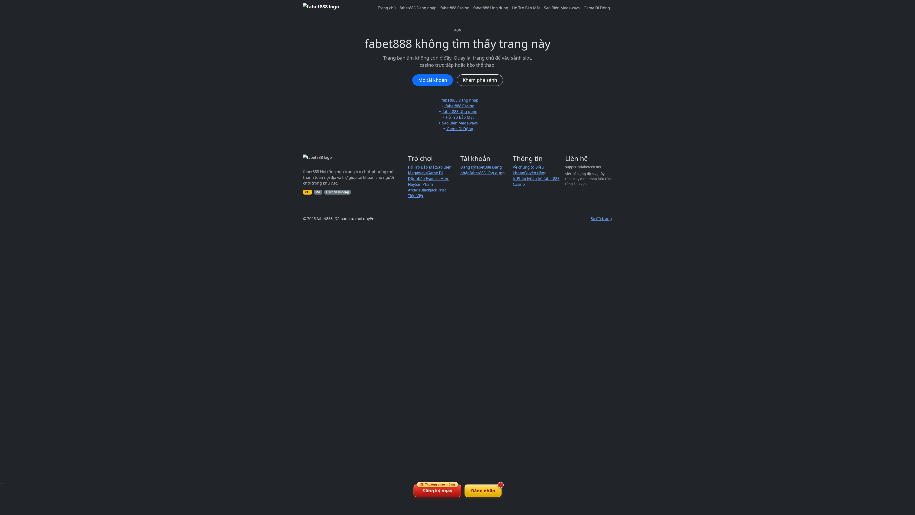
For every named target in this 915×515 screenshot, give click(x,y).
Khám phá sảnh (480, 80)
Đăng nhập (483, 491)
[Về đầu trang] (2, 483)
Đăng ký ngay (437, 489)
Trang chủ (387, 7)
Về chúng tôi (524, 167)
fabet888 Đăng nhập (418, 7)
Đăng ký (467, 167)
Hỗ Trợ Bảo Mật (526, 7)
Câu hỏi (537, 178)
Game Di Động (597, 7)
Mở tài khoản (432, 80)
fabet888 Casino (454, 7)
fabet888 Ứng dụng (490, 7)
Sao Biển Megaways (562, 7)
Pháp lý (523, 178)
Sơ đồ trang (601, 218)
